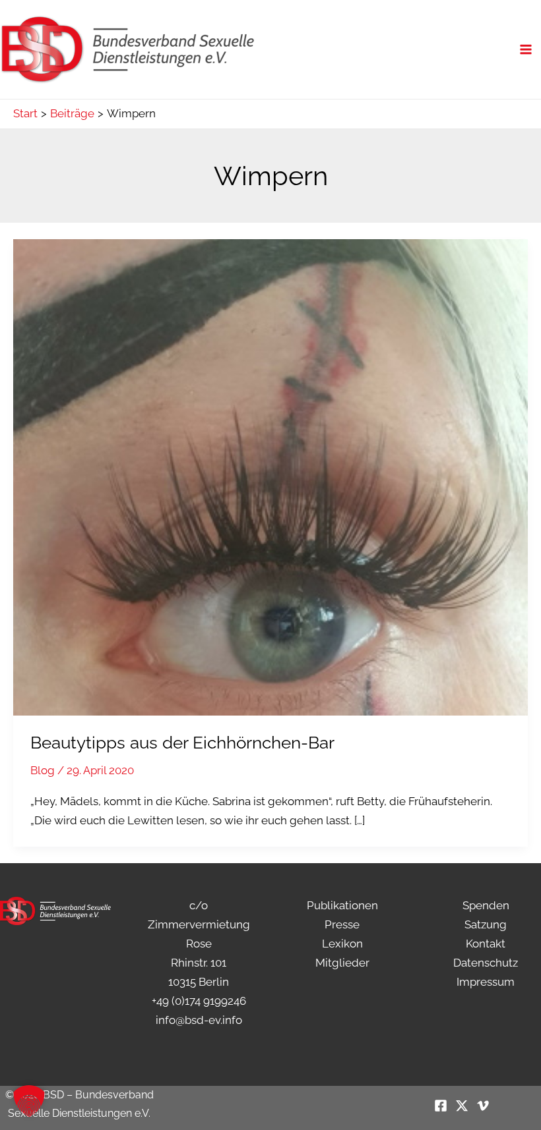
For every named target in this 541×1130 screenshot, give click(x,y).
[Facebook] (440, 1105)
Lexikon (342, 943)
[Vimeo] (483, 1105)
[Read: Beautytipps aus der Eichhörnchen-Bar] (270, 476)
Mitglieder (342, 962)
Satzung (485, 924)
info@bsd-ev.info (199, 1020)
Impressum (486, 981)
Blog (42, 770)
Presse (342, 924)
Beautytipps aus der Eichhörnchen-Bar (182, 742)
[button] (29, 1101)
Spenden (485, 905)
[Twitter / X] (461, 1105)
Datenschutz (485, 962)
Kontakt (485, 943)
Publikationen (342, 905)
